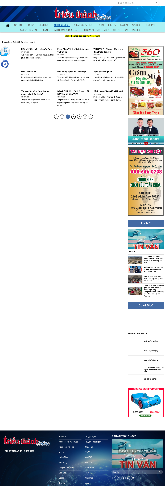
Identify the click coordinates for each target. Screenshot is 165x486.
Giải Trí (116, 30)
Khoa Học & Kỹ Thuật (83, 25)
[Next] (158, 453)
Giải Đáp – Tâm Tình (29, 30)
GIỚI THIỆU (18, 25)
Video (106, 30)
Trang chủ (6, 42)
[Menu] (145, 29)
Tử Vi (125, 30)
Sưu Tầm (112, 25)
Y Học (101, 25)
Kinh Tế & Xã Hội (61, 25)
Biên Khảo (43, 25)
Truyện (44, 30)
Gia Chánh (150, 25)
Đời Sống (136, 25)
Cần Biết (124, 25)
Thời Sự (30, 25)
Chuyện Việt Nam (92, 30)
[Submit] (157, 3)
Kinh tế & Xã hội (20, 42)
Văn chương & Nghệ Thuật (66, 30)
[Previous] (116, 453)
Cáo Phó (136, 30)
